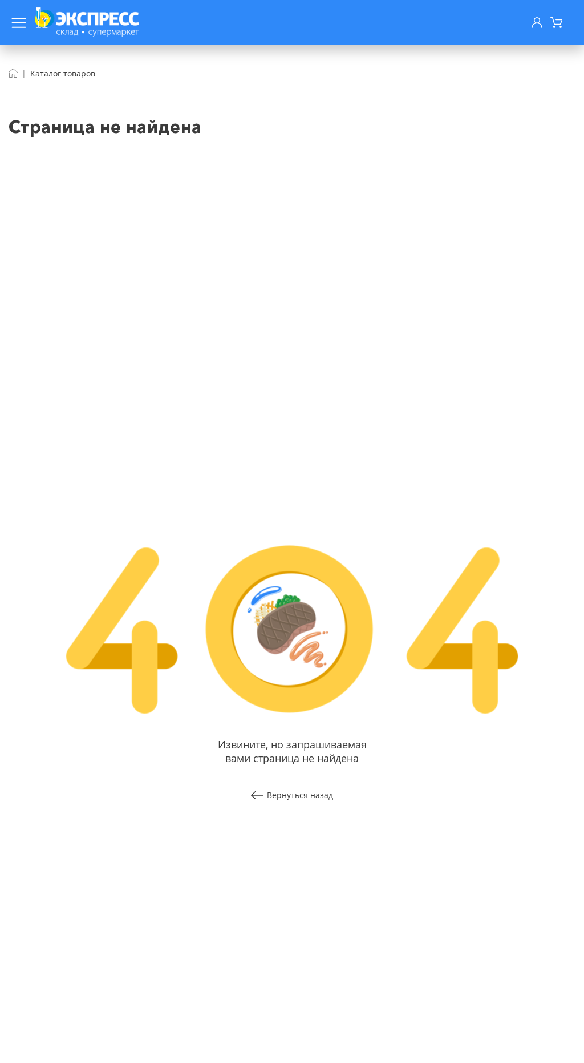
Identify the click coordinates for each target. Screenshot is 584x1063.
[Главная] (13, 73)
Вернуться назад (300, 795)
